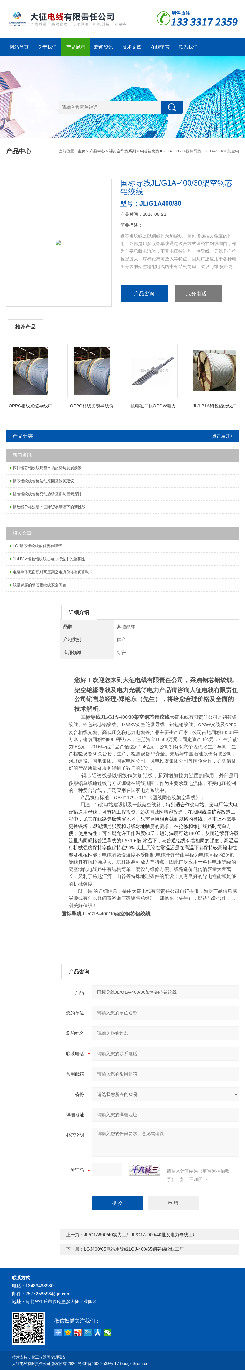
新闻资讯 (103, 47)
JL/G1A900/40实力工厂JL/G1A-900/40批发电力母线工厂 (140, 1234)
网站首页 (19, 47)
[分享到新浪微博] (78, 1332)
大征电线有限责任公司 (31, 1363)
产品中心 (97, 151)
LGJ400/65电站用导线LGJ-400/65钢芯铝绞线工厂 (134, 1249)
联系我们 (188, 47)
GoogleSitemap (133, 1363)
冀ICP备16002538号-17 (98, 1363)
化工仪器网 (40, 1357)
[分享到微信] (108, 1332)
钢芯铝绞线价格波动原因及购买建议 (43, 481)
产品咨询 (144, 293)
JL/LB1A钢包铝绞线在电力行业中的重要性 (49, 559)
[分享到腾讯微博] (88, 1332)
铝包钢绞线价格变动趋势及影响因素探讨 (47, 494)
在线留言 (160, 47)
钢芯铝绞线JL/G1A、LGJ (161, 151)
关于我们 (47, 47)
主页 (81, 151)
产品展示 (75, 47)
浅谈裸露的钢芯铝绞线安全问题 (39, 585)
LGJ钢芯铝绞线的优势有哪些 (37, 546)
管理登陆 (59, 1357)
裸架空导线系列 (122, 151)
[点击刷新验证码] (144, 1170)
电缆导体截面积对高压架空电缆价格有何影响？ (53, 572)
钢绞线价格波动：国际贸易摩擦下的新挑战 (49, 507)
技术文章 (131, 47)
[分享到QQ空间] (68, 1332)
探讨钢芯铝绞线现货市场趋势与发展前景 (47, 468)
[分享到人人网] (98, 1332)
